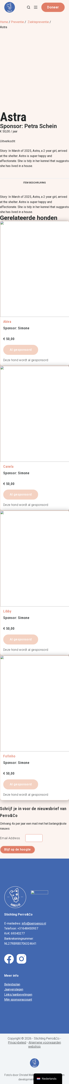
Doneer (53, 7)
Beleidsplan (12, 984)
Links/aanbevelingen (18, 994)
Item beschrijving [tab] (34, 182)
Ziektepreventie (38, 22)
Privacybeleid (17, 1042)
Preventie (17, 22)
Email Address (10, 838)
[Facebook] (9, 959)
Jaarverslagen (13, 989)
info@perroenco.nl (34, 923)
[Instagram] (21, 959)
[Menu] (35, 7)
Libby (7, 611)
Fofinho (9, 756)
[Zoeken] (28, 7)
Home (4, 22)
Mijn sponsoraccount (18, 999)
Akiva (7, 322)
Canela (8, 466)
